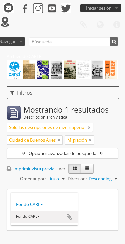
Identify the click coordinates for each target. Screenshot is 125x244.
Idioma (100, 25)
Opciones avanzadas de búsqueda (62, 153)
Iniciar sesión (99, 8)
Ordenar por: (33, 179)
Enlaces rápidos (116, 25)
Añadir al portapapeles (69, 217)
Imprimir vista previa (33, 169)
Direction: (77, 179)
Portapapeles (83, 25)
